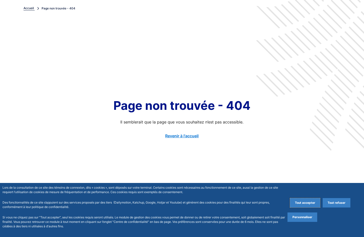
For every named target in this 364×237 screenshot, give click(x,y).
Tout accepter (305, 203)
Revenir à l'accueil (182, 135)
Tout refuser (336, 203)
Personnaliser (302, 217)
